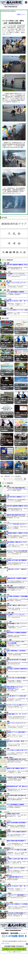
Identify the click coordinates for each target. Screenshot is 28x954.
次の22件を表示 (18, 478)
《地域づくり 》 (21, 14)
